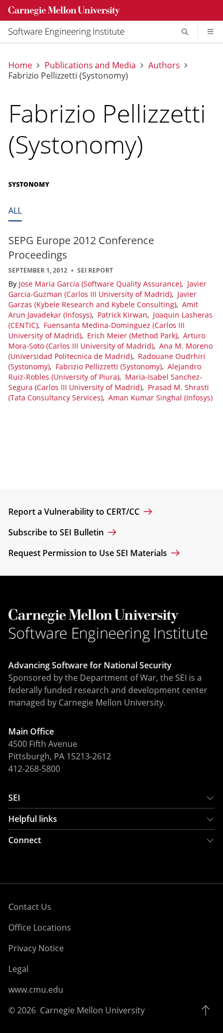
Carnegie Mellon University (92, 1010)
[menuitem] (70, 31)
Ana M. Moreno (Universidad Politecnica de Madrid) (110, 351)
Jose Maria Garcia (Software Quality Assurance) (101, 284)
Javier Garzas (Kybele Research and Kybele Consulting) (102, 299)
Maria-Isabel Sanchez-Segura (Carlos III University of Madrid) (105, 382)
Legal (18, 969)
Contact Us (29, 906)
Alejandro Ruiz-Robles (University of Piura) (104, 372)
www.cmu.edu (35, 989)
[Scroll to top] (208, 1010)
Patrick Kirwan (123, 315)
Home (20, 65)
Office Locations (39, 927)
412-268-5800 (34, 768)
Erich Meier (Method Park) (133, 335)
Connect (24, 840)
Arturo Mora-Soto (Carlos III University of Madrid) (106, 341)
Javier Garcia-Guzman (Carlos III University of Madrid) (107, 289)
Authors (164, 65)
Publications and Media (90, 65)
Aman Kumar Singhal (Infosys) (160, 397)
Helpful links (32, 819)
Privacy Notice (36, 948)
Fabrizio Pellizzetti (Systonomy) (109, 366)
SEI (14, 797)
